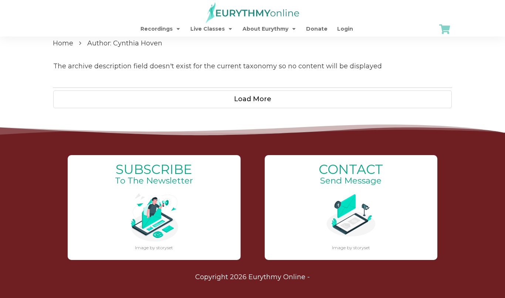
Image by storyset (154, 247)
